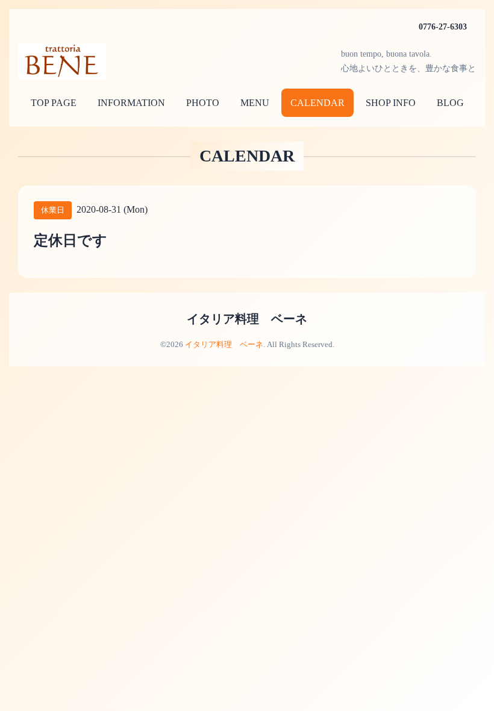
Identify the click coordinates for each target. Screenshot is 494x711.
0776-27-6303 (443, 26)
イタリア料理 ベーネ (247, 318)
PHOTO (202, 103)
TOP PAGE (54, 103)
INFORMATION (131, 103)
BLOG (450, 103)
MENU (254, 103)
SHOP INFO (391, 103)
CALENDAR (317, 103)
